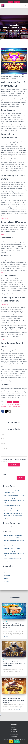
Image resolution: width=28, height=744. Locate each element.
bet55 (2, 234)
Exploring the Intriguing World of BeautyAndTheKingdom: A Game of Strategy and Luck (14, 500)
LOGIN (10, 2)
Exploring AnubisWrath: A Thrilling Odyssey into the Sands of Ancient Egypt (14, 663)
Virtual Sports (18, 404)
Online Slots (9, 406)
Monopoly (3, 406)
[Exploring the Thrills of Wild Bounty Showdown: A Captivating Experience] (14, 685)
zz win (2, 339)
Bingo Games (11, 404)
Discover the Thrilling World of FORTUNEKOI (14, 495)
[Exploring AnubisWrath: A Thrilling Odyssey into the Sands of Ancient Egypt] (14, 649)
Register (16, 741)
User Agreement (16, 406)
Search (4, 474)
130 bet (5, 404)
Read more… (6, 636)
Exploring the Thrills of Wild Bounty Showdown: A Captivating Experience (13, 700)
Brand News (14, 736)
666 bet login (4, 218)
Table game (16, 401)
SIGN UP (17, 2)
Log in (11, 741)
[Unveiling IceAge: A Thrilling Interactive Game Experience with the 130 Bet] (14, 611)
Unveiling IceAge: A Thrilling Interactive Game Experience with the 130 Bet (13, 625)
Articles (9, 401)
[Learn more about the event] (14, 11)
